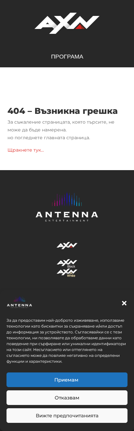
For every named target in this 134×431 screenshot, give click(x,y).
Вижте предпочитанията (67, 415)
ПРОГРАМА (67, 57)
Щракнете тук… (25, 150)
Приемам (67, 380)
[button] (124, 303)
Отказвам (67, 398)
